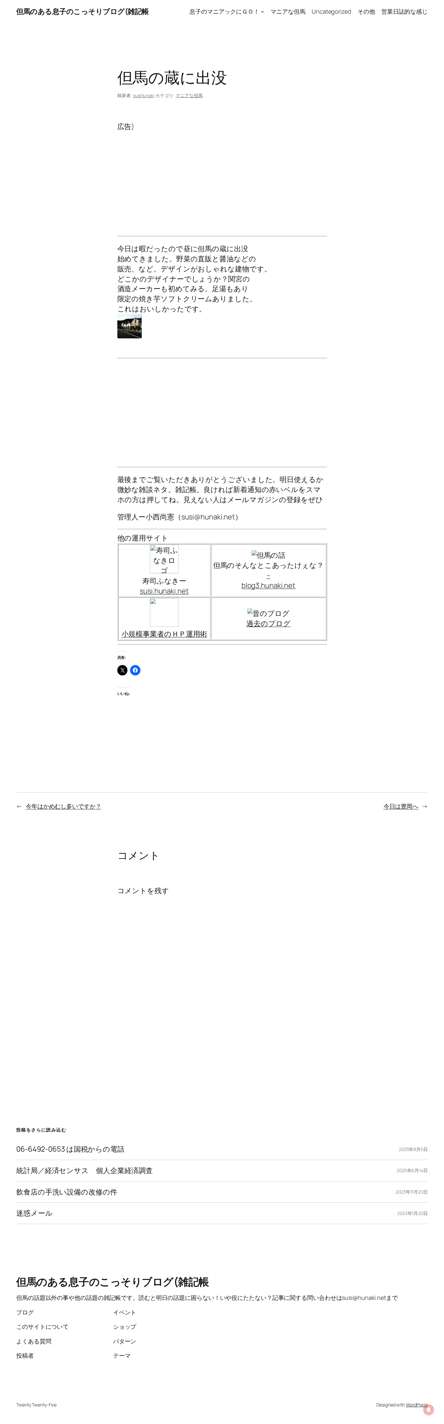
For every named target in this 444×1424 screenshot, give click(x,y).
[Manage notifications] (429, 1409)
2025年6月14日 (412, 1170)
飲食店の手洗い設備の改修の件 (66, 1192)
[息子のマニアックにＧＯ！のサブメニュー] (262, 11)
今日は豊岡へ (401, 806)
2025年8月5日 (413, 1149)
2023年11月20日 (412, 1192)
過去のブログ (268, 623)
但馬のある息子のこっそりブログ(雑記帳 (82, 11)
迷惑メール (34, 1213)
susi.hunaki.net (164, 591)
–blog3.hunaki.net (268, 580)
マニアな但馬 (189, 95)
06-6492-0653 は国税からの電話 (70, 1149)
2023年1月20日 (412, 1213)
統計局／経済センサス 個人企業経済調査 (84, 1171)
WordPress (417, 1405)
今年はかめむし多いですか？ (63, 806)
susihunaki (143, 95)
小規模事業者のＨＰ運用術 (164, 634)
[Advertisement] (222, 176)
